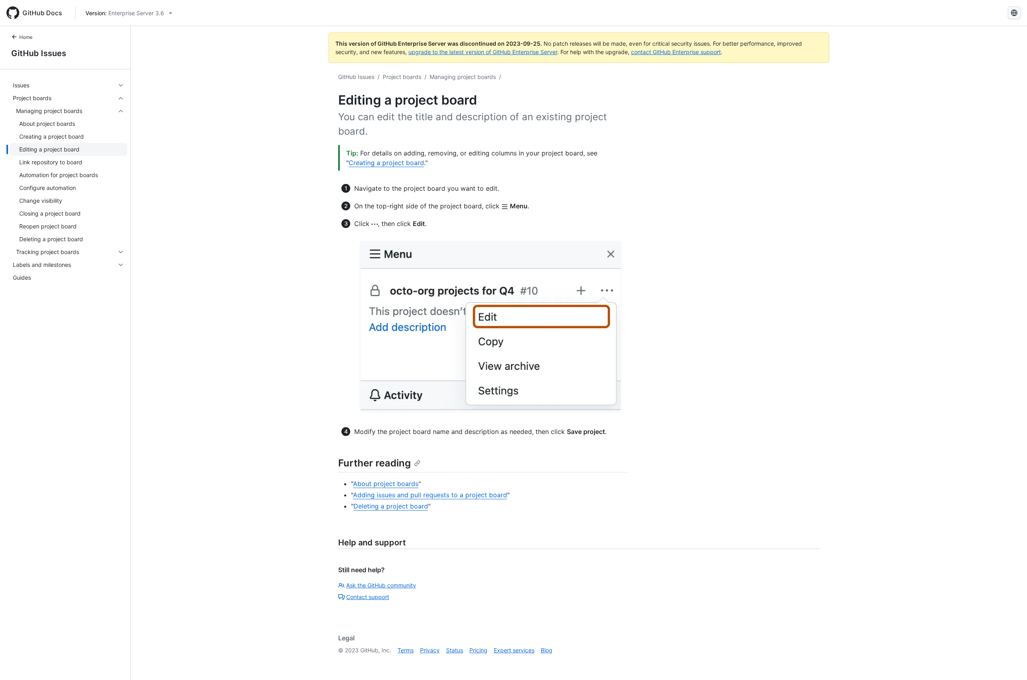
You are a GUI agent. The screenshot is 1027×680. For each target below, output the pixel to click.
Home (25, 37)
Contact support (367, 596)
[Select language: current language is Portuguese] (1014, 12)
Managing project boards (463, 76)
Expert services (514, 650)
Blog (546, 650)
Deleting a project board (390, 506)
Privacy (430, 650)
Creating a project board (386, 163)
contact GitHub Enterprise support (676, 51)
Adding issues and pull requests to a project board (430, 495)
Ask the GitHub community (381, 585)
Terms (406, 650)
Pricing (478, 650)
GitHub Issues (38, 53)
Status (454, 650)
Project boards (402, 76)
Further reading (374, 463)
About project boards (385, 484)
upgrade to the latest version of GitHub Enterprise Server (482, 51)
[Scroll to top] (1009, 662)
